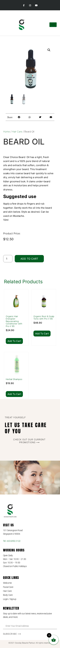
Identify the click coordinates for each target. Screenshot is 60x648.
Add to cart (29, 258)
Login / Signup (9, 599)
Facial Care (8, 587)
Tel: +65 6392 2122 (11, 541)
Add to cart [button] (14, 340)
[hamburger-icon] (53, 24)
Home (6, 131)
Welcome (7, 583)
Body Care (8, 595)
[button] (49, 50)
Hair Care (17, 131)
